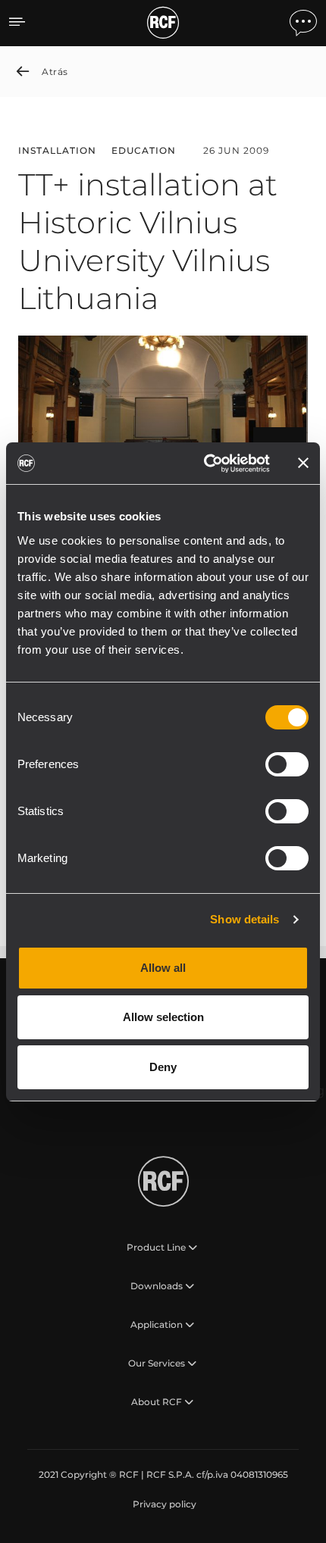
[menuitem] (163, 1504)
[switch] (287, 764)
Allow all (163, 967)
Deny (163, 1066)
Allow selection (163, 1016)
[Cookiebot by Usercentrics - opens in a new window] (205, 463)
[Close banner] (303, 463)
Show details (244, 919)
